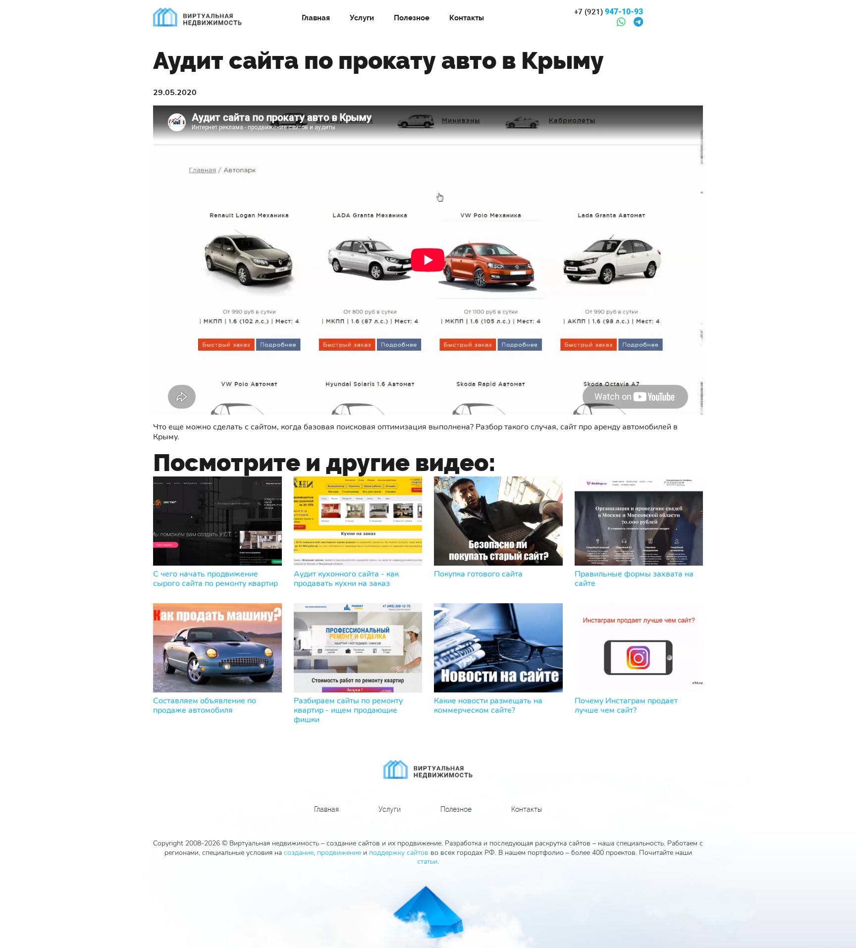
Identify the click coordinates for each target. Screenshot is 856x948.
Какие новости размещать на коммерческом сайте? (488, 705)
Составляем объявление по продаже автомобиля (204, 705)
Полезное (411, 17)
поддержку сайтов (398, 852)
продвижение (339, 852)
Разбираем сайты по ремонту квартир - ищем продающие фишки (348, 710)
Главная (316, 17)
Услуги (362, 17)
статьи (427, 861)
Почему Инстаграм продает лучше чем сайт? (626, 705)
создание (299, 852)
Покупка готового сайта (478, 574)
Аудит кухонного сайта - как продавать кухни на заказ (346, 579)
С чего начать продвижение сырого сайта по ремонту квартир (215, 579)
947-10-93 (608, 11)
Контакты (466, 17)
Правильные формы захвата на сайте (634, 579)
